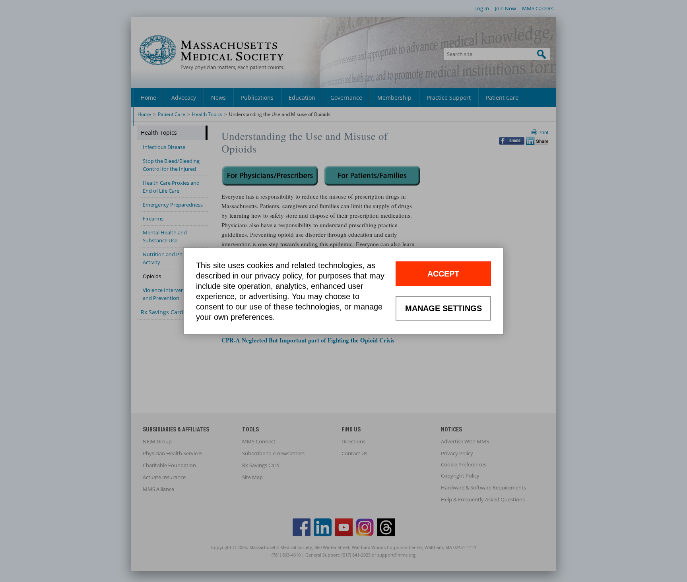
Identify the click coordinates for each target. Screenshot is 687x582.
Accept (443, 273)
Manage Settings (443, 308)
